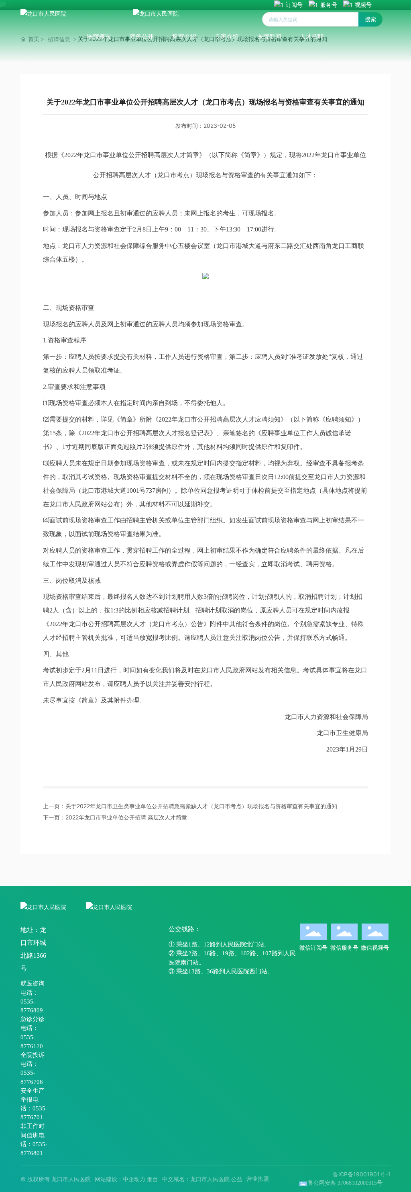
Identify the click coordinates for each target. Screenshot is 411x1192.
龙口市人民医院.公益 (216, 1179)
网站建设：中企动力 (120, 1179)
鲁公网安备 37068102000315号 (345, 1183)
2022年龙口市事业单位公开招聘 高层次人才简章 (126, 817)
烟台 (152, 1179)
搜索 (370, 19)
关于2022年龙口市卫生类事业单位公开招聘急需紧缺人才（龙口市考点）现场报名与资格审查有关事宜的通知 (201, 806)
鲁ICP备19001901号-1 (362, 1174)
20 (40, 1046)
